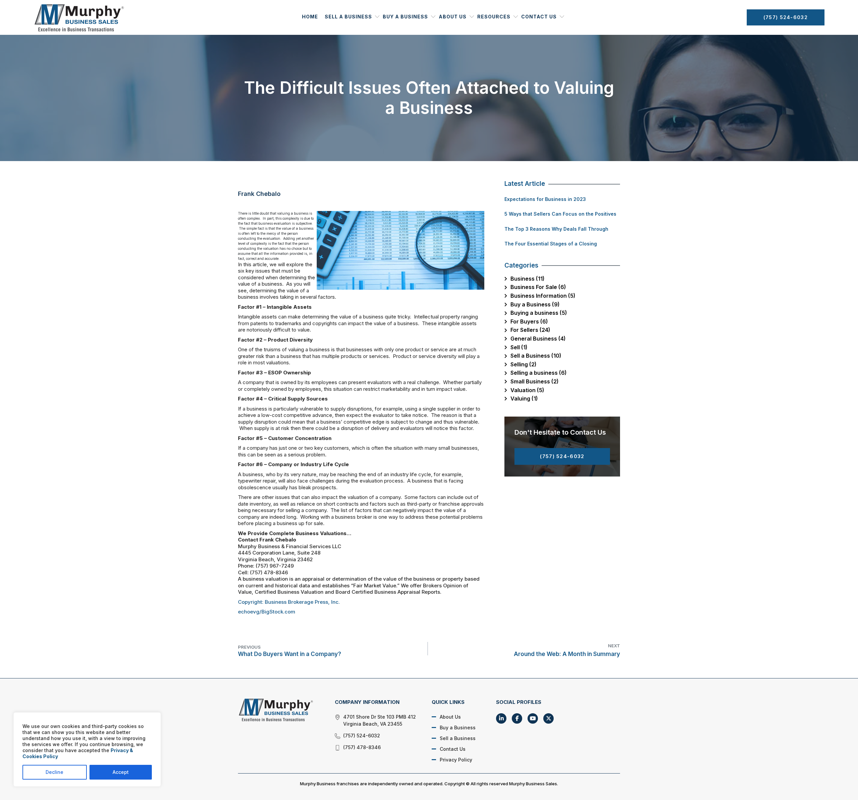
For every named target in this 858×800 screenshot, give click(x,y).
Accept (121, 772)
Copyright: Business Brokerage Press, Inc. (289, 602)
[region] (87, 749)
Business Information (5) (542, 295)
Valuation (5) (527, 390)
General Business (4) (538, 338)
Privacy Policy (456, 759)
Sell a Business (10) (535, 355)
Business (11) (527, 278)
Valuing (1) (524, 398)
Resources (493, 16)
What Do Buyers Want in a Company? (289, 650)
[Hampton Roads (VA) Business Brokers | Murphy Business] (279, 709)
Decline (54, 772)
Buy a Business (405, 16)
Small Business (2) (534, 381)
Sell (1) (519, 347)
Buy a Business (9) (535, 304)
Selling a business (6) (538, 372)
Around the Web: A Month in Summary (567, 650)
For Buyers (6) (529, 321)
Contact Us (539, 16)
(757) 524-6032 (785, 17)
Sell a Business (348, 16)
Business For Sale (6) (538, 287)
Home (310, 16)
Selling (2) (523, 364)
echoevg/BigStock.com (266, 611)
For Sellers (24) (530, 329)
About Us (453, 16)
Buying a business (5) (538, 312)
